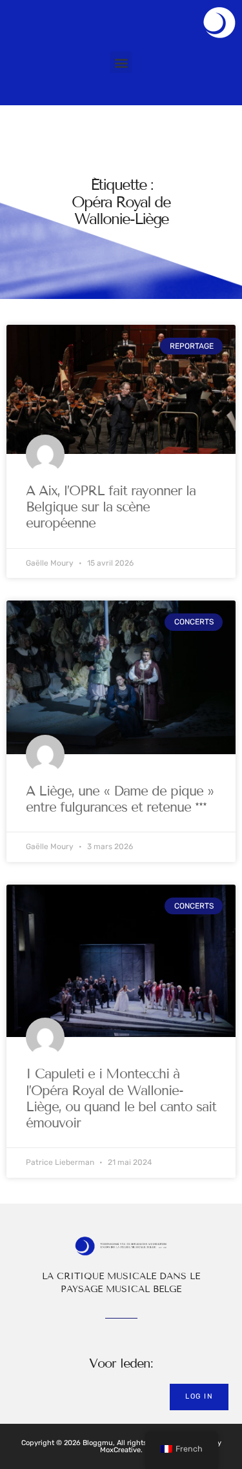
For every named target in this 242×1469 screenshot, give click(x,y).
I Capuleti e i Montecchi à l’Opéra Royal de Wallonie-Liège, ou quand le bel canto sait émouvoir (121, 1098)
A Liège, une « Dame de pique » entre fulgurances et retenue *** (120, 799)
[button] (121, 62)
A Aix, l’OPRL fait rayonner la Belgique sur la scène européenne (111, 506)
